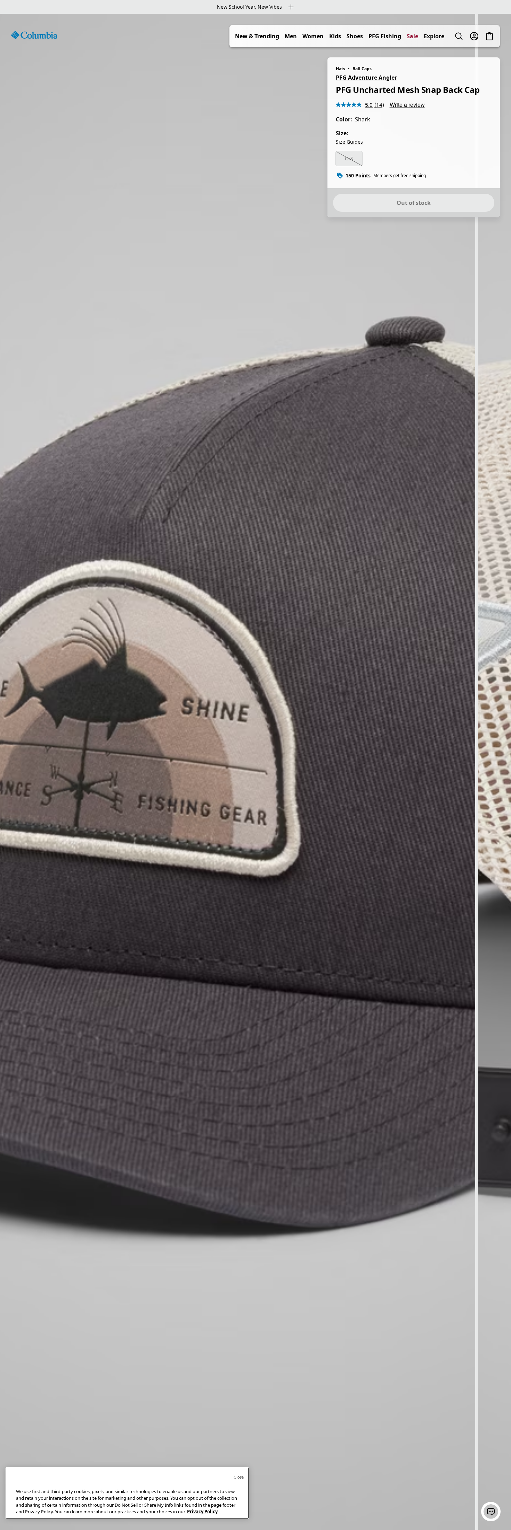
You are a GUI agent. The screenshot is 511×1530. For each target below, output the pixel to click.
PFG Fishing (384, 36)
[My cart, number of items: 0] (489, 36)
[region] (255, 772)
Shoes (355, 36)
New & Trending (257, 36)
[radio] (349, 158)
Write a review (407, 105)
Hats (340, 69)
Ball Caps (362, 69)
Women (313, 36)
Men (291, 36)
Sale (412, 36)
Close (239, 1477)
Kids (335, 36)
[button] (491, 1511)
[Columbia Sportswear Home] (34, 35)
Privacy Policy (202, 1511)
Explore (434, 36)
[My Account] (474, 36)
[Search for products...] (459, 36)
